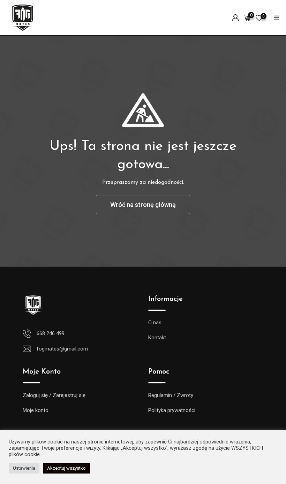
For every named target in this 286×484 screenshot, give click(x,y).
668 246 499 (51, 333)
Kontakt (157, 337)
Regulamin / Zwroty (170, 395)
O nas (154, 322)
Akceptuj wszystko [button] (66, 468)
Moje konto (35, 410)
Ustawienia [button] (24, 468)
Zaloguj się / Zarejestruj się (54, 395)
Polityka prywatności (171, 410)
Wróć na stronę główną (143, 204)
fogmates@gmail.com (62, 349)
